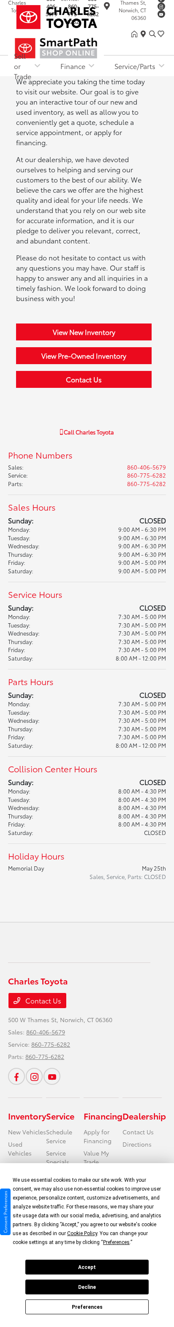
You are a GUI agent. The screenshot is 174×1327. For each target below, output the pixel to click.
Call (88, 432)
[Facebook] (16, 1076)
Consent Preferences (5, 1212)
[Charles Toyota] (69, 15)
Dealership (144, 1116)
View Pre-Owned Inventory (83, 355)
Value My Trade (96, 1157)
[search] (152, 34)
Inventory (27, 1116)
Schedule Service (59, 1136)
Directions (137, 1144)
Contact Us (84, 379)
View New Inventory (84, 332)
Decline (87, 1287)
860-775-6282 (146, 475)
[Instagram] (161, 6)
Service (60, 1116)
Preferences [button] (116, 1242)
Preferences (87, 1307)
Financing (103, 1116)
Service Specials (57, 1157)
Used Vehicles (20, 1148)
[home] (136, 34)
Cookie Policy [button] (82, 1233)
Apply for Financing (97, 1136)
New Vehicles (27, 1132)
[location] (145, 34)
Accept (87, 1267)
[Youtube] (161, 14)
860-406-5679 (146, 467)
